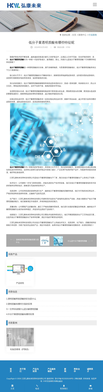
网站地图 (78, 379)
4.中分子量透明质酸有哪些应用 (20, 314)
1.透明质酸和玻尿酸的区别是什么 (21, 299)
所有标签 (86, 379)
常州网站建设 (57, 381)
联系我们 (64, 388)
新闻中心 (82, 35)
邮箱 (90, 388)
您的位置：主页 (69, 35)
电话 (37, 388)
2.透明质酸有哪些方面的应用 (19, 304)
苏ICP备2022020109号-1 (65, 379)
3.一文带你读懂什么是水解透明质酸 (22, 309)
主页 (12, 388)
